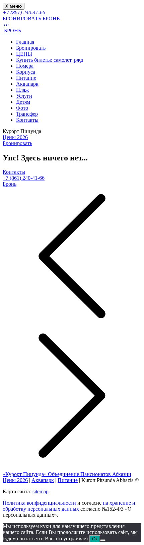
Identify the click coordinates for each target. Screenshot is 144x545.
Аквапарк (27, 84)
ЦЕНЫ (24, 54)
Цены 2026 (15, 137)
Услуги (24, 96)
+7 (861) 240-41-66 (24, 178)
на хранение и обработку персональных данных (69, 506)
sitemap (40, 491)
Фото (22, 108)
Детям (23, 102)
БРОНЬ (12, 30)
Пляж (22, 90)
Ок (94, 538)
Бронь (9, 184)
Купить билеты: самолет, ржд (49, 60)
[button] (72, 257)
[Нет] (102, 540)
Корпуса (25, 72)
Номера (24, 66)
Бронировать (31, 48)
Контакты (27, 120)
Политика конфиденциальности (39, 503)
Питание (26, 78)
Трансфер (27, 114)
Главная (25, 42)
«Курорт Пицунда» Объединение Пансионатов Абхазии (67, 474)
